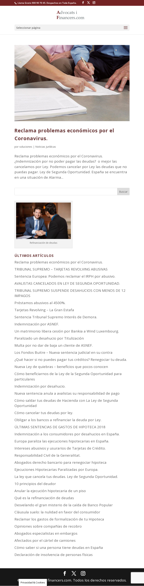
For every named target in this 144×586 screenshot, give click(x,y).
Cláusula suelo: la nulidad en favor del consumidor (57, 512)
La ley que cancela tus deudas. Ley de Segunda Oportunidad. (66, 476)
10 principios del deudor (35, 483)
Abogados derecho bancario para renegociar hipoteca (60, 462)
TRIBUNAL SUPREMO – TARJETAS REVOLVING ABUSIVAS (61, 269)
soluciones (25, 146)
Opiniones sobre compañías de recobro (48, 526)
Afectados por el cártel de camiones (45, 540)
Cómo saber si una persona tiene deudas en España (58, 547)
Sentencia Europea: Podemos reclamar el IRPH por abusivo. (64, 276)
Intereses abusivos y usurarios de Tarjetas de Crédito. (60, 448)
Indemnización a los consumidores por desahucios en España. (67, 434)
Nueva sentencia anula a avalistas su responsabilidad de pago (67, 393)
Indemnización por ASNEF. (36, 324)
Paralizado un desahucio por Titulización (49, 338)
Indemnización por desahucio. (39, 386)
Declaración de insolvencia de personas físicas (53, 554)
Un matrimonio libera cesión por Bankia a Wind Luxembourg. (66, 331)
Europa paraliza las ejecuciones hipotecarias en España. (61, 441)
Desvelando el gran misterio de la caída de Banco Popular (63, 505)
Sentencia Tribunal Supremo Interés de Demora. (55, 317)
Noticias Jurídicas (45, 146)
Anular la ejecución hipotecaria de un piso (50, 490)
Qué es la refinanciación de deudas (44, 497)
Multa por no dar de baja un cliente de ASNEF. (53, 345)
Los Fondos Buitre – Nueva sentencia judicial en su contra (63, 352)
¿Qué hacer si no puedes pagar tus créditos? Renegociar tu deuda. (70, 359)
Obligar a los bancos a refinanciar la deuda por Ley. (57, 419)
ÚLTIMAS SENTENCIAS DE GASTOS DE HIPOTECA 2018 (59, 427)
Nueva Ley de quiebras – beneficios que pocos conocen (61, 366)
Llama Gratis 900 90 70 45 (31, 2)
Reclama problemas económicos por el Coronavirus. (58, 262)
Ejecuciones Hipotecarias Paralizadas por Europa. (56, 469)
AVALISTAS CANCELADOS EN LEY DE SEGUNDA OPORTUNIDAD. (67, 283)
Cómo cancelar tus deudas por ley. (43, 412)
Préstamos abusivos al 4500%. (39, 302)
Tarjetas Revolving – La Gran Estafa (44, 309)
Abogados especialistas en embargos (45, 533)
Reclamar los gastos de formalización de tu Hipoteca (59, 519)
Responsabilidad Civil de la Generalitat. (47, 455)
